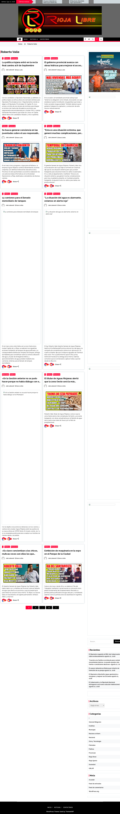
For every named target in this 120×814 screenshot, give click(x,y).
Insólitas (92, 726)
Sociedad (92, 764)
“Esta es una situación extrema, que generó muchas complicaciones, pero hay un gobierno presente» (63, 132)
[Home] (19, 39)
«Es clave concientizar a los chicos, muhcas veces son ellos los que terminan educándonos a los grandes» (20, 552)
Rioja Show (92, 757)
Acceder (92, 780)
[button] (93, 39)
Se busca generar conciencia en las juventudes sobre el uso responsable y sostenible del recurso (20, 132)
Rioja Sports (93, 760)
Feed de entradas (95, 783)
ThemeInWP (69, 811)
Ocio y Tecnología (95, 741)
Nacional (92, 737)
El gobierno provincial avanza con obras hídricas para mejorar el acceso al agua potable (63, 64)
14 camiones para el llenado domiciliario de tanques (16, 199)
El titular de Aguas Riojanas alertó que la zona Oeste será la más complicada (61, 380)
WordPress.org (94, 791)
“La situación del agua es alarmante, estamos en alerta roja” (62, 199)
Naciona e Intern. (95, 733)
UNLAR (91, 768)
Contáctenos (44, 39)
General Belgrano (95, 722)
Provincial (14, 58)
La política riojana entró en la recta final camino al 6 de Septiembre (20, 64)
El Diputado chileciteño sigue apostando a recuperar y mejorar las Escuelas (57, 1)
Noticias (33, 39)
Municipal (5, 374)
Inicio (25, 39)
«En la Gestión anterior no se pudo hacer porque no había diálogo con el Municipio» (21, 380)
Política (7, 58)
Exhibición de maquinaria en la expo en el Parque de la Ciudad (62, 552)
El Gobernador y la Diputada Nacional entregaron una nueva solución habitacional (83, 1)
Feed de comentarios (96, 787)
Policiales (92, 745)
